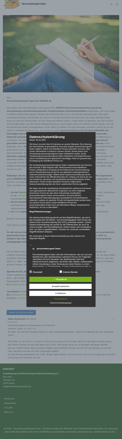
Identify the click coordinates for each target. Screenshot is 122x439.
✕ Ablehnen (60, 293)
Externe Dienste (70, 272)
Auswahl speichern (60, 286)
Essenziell (37, 272)
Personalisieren (60, 299)
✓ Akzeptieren (60, 279)
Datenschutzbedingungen (61, 303)
